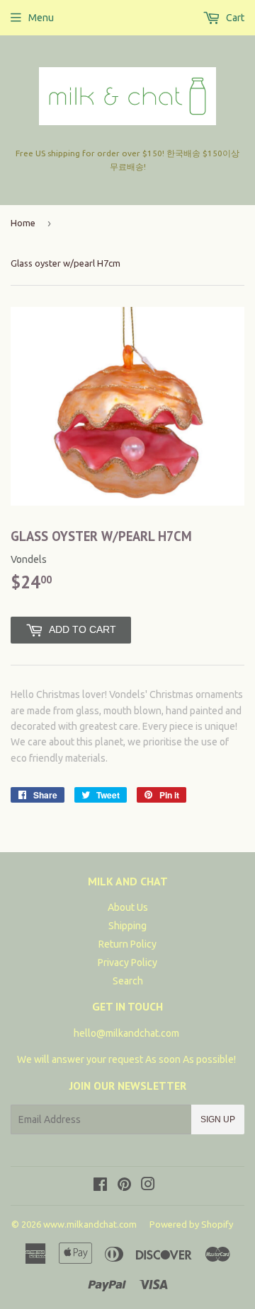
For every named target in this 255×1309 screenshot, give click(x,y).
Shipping (127, 925)
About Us (128, 907)
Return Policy (127, 944)
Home (23, 223)
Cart (234, 17)
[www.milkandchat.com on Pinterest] (124, 1186)
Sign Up (217, 1119)
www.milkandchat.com (90, 1224)
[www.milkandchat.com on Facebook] (100, 1186)
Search (128, 981)
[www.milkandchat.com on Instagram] (148, 1186)
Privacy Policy (127, 962)
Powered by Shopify (191, 1224)
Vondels (29, 559)
